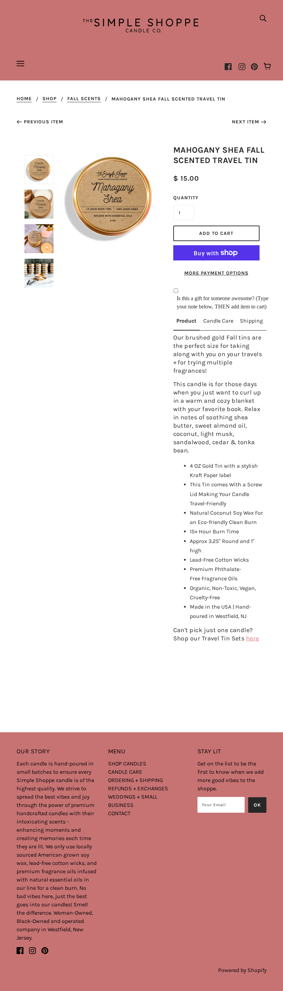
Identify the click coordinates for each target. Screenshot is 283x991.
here (252, 638)
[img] (263, 18)
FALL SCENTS (84, 99)
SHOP (49, 99)
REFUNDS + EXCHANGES (138, 788)
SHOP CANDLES (127, 763)
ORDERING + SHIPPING (135, 780)
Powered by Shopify (242, 970)
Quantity (183, 198)
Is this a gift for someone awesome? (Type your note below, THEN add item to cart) (223, 302)
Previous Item (43, 122)
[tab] (186, 324)
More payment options (216, 273)
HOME (24, 99)
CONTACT (119, 813)
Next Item (245, 122)
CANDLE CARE (125, 772)
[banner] (141, 24)
